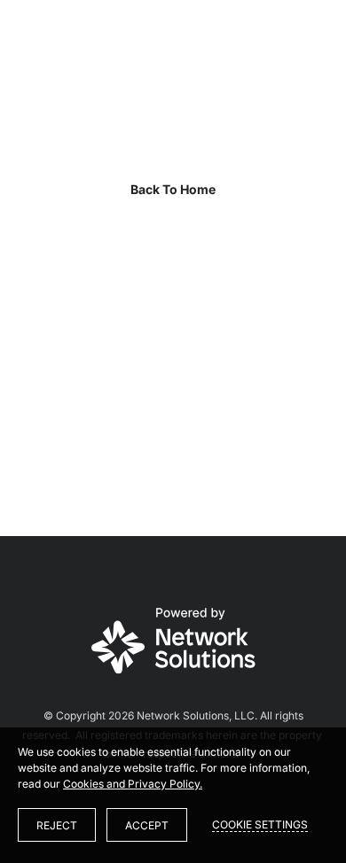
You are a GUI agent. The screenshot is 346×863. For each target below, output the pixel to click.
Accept (147, 825)
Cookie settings (260, 824)
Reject (56, 825)
